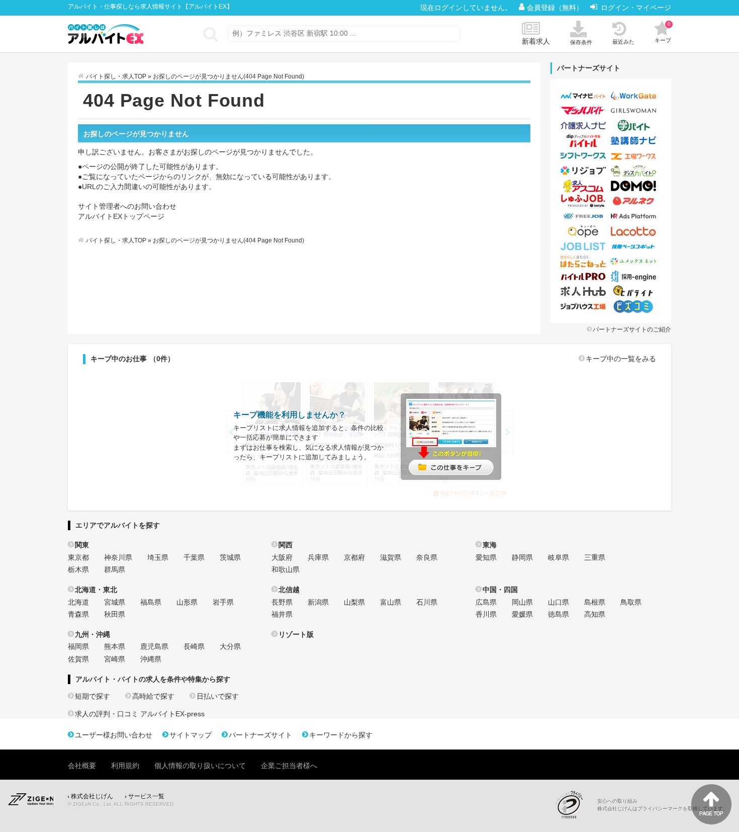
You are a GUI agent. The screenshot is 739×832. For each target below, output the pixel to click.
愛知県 (486, 557)
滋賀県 (390, 557)
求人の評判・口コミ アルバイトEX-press (140, 714)
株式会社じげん (92, 796)
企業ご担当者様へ (289, 766)
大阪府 (282, 557)
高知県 (594, 614)
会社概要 (82, 766)
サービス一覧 (146, 796)
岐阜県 (558, 557)
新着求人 (536, 41)
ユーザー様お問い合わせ (113, 735)
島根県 (594, 602)
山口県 (558, 602)
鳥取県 (630, 602)
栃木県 (78, 569)
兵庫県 (318, 557)
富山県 (390, 602)
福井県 (282, 614)
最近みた (623, 42)
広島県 (486, 602)
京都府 (354, 557)
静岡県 (522, 557)
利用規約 (125, 766)
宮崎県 (114, 659)
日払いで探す (218, 696)
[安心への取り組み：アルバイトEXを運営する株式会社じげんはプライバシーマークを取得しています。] (572, 804)
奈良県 (426, 557)
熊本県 (114, 646)
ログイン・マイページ (636, 8)
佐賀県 (78, 659)
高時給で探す (153, 696)
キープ (663, 32)
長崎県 (194, 646)
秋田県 (114, 614)
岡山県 (522, 602)
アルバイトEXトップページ (121, 216)
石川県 (426, 602)
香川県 (486, 614)
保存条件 (581, 42)
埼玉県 (157, 557)
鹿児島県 (154, 646)
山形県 (187, 602)
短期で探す (92, 696)
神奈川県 (118, 557)
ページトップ (711, 804)
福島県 (150, 602)
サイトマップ (190, 735)
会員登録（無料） (556, 8)
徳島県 (558, 614)
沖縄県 (150, 659)
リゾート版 (296, 634)
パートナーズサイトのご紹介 (632, 329)
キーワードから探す (341, 735)
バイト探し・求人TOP (116, 76)
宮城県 (114, 602)
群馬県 (114, 569)
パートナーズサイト (260, 735)
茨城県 (230, 557)
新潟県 (318, 602)
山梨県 (354, 602)
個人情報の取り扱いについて (200, 766)
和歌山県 (285, 569)
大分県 (230, 646)
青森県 (78, 614)
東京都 (78, 557)
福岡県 (78, 646)
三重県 (594, 557)
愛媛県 (522, 614)
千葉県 (194, 557)
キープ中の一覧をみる (621, 359)
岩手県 (223, 602)
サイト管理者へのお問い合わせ (127, 206)
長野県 (282, 602)
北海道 (78, 602)
